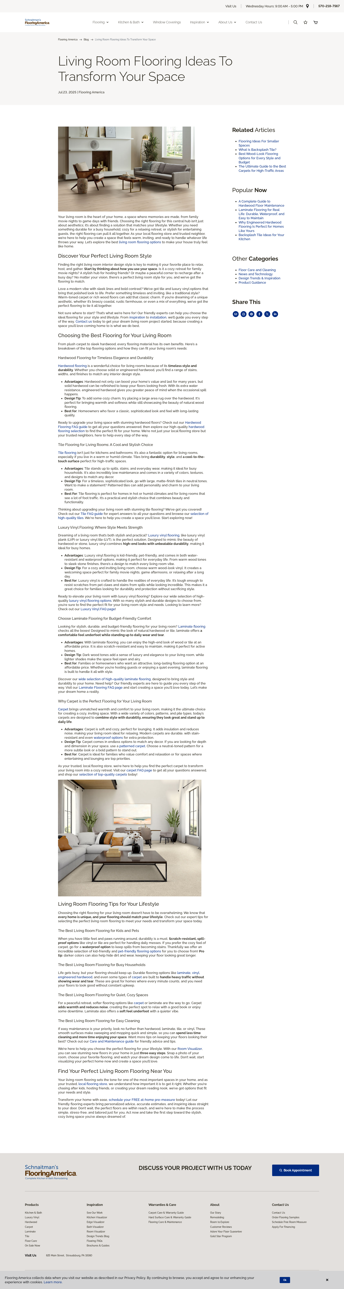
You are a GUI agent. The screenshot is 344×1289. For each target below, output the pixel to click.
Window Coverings (167, 22)
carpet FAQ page (139, 770)
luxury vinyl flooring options (90, 600)
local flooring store (92, 1084)
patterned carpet (132, 746)
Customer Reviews (221, 1226)
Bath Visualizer (95, 1226)
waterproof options (108, 737)
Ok (285, 1280)
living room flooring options (140, 242)
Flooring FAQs (94, 1240)
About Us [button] (225, 22)
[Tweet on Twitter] (267, 314)
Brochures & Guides (98, 1245)
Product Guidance (252, 282)
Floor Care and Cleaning (257, 270)
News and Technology (256, 274)
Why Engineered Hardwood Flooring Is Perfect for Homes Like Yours (261, 226)
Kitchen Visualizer (97, 1217)
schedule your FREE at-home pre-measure (142, 1100)
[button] (295, 22)
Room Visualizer (190, 1049)
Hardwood (31, 1222)
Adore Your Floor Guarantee (226, 1231)
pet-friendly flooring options (139, 951)
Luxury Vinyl (32, 1217)
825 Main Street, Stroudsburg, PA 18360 (69, 1255)
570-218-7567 (329, 6)
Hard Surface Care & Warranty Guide (170, 1217)
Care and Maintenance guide (112, 1041)
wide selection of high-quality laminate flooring (114, 679)
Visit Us (230, 6)
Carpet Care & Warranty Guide (166, 1212)
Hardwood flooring (72, 366)
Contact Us (254, 22)
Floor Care (31, 1240)
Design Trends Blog (98, 1236)
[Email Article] (236, 314)
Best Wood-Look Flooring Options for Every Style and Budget (259, 158)
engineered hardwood (75, 977)
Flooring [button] (99, 22)
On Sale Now (32, 1245)
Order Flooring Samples (285, 1217)
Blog (86, 39)
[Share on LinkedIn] (275, 314)
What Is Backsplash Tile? (257, 150)
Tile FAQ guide (92, 514)
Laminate (30, 1231)
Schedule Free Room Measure (289, 1222)
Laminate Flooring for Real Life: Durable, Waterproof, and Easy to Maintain (261, 214)
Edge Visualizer (95, 1222)
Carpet (63, 709)
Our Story (215, 1212)
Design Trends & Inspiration (259, 278)
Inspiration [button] (197, 22)
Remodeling (217, 1217)
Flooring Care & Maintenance (165, 1222)
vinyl (195, 973)
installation (158, 317)
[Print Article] (244, 314)
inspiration (137, 317)
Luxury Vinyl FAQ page (98, 609)
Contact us (84, 321)
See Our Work (95, 1212)
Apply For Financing (283, 1226)
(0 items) (315, 22)
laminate (183, 973)
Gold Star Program (221, 1236)
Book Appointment (298, 1170)
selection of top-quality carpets (103, 774)
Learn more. (53, 1282)
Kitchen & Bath (33, 1212)
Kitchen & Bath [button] (128, 22)
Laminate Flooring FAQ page (101, 687)
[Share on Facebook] (259, 314)
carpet (137, 977)
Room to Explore (219, 1222)
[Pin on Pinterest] (251, 314)
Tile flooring (67, 453)
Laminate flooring (191, 626)
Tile (27, 1236)
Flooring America (68, 39)
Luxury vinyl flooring (163, 535)
